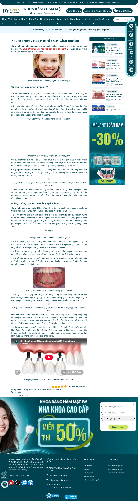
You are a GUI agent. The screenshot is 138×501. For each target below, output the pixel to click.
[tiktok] (17, 485)
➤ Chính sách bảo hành (116, 473)
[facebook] (30, 485)
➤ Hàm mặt (87, 466)
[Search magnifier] (132, 19)
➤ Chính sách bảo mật (115, 469)
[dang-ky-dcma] (70, 498)
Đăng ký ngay (118, 427)
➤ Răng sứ (87, 469)
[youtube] (11, 485)
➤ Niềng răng (88, 473)
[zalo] (24, 485)
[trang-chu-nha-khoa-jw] (11, 11)
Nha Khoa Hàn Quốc (38, 29)
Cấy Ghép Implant (57, 29)
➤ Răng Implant (89, 476)
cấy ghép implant (20, 395)
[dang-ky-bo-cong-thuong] (52, 498)
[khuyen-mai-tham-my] (107, 184)
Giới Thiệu (73, 10)
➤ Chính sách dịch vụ (115, 466)
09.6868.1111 (64, 475)
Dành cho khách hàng (96, 10)
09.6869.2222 (124, 10)
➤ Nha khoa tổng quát (91, 480)
